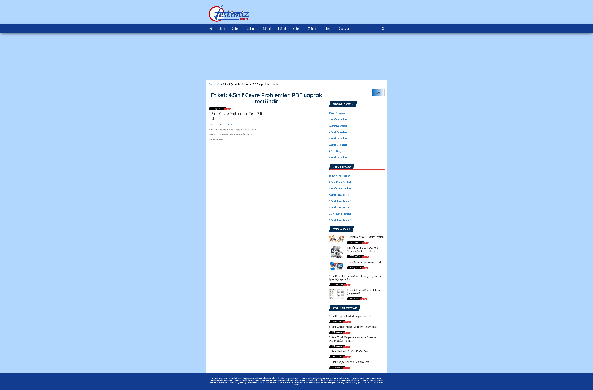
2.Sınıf (236, 28)
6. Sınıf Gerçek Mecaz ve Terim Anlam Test (352, 326)
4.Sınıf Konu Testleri (340, 194)
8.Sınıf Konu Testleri (340, 220)
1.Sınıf (222, 28)
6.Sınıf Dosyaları (338, 144)
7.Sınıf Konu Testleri (340, 213)
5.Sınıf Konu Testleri (340, 201)
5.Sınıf (282, 28)
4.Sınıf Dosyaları (338, 132)
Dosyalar (344, 28)
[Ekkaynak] (210, 28)
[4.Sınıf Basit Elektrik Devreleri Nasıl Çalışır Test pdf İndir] (336, 251)
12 (345, 368)
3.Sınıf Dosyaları (338, 125)
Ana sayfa (214, 84)
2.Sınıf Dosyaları (338, 119)
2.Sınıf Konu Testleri (340, 182)
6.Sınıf (297, 28)
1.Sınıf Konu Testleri (339, 175)
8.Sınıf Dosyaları (338, 157)
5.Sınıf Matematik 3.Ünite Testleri (365, 237)
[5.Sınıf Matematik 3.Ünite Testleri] (336, 238)
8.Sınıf (327, 28)
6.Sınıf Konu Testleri (340, 207)
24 (346, 322)
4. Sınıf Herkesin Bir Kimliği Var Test (348, 351)
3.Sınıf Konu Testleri (340, 188)
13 (346, 357)
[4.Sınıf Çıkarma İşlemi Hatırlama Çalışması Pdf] (336, 293)
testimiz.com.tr (223, 124)
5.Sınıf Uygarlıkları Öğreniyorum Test (350, 316)
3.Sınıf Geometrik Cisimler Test (364, 262)
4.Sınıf (267, 28)
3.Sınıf (251, 28)
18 (345, 333)
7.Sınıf (312, 28)
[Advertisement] (296, 56)
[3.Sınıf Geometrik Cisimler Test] (336, 265)
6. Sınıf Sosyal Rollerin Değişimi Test (349, 362)
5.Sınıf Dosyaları (338, 138)
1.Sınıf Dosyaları (337, 113)
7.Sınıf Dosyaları (338, 151)
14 (345, 347)
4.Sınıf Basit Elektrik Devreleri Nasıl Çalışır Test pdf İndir (363, 249)
